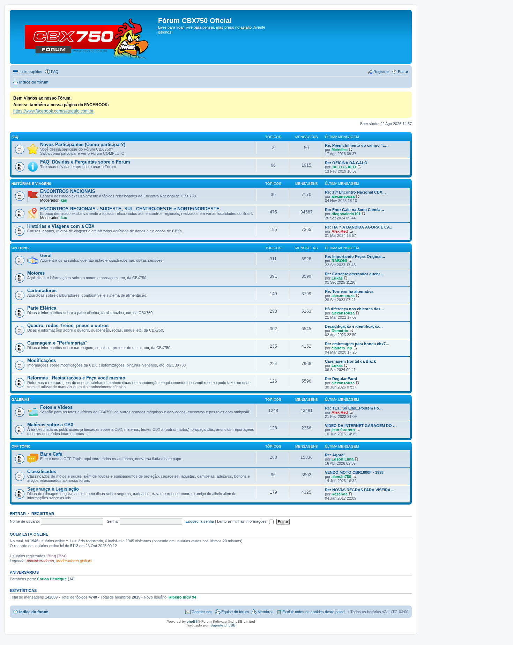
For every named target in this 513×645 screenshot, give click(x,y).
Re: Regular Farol (341, 379)
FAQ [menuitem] (55, 72)
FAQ (15, 137)
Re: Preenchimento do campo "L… (357, 145)
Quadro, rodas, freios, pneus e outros (68, 325)
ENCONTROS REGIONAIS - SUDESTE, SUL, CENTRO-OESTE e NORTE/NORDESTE (130, 208)
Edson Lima (343, 459)
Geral (46, 255)
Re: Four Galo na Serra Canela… (354, 210)
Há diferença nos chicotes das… (354, 309)
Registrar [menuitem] (381, 72)
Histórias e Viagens (31, 184)
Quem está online (29, 534)
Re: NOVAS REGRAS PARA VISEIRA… (359, 490)
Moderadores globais (74, 561)
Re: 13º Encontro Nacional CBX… (355, 192)
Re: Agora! (335, 455)
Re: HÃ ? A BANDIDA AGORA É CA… (359, 227)
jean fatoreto (343, 430)
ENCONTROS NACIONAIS (67, 191)
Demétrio (340, 330)
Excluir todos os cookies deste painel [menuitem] (313, 612)
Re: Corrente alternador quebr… (354, 274)
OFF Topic (21, 446)
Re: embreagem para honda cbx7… (357, 344)
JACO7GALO (344, 167)
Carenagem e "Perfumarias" (57, 343)
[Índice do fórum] (85, 37)
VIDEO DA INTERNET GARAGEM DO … (361, 425)
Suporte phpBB (223, 625)
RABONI (339, 261)
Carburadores (42, 290)
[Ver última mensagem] (350, 149)
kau (64, 200)
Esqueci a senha (200, 521)
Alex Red (340, 231)
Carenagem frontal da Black (350, 361)
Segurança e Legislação (53, 489)
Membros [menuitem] (266, 612)
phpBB (192, 621)
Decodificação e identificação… (354, 326)
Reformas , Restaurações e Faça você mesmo (76, 378)
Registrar (42, 514)
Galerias (21, 399)
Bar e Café (51, 454)
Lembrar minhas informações (242, 521)
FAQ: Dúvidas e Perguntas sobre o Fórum (85, 162)
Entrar (18, 514)
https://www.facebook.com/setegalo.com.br (53, 111)
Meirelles (340, 149)
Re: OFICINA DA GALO (346, 163)
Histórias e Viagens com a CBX (61, 226)
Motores (36, 273)
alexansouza (343, 196)
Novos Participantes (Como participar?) (82, 144)
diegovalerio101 (346, 214)
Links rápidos (31, 72)
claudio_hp (342, 348)
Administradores (40, 561)
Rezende (340, 494)
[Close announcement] (406, 97)
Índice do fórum (34, 612)
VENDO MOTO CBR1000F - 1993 (354, 472)
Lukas (337, 278)
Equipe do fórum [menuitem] (235, 612)
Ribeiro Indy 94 (182, 597)
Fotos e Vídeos (56, 407)
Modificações (41, 360)
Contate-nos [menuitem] (202, 612)
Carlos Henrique (52, 579)
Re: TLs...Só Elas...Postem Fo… (354, 408)
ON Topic (20, 248)
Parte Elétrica (41, 308)
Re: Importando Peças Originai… (355, 256)
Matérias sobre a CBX (50, 424)
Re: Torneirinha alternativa (349, 291)
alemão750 (341, 476)
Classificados (41, 471)
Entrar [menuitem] (403, 72)
